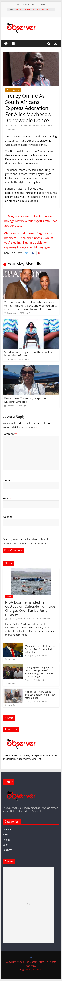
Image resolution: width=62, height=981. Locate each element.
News (9, 596)
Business (7, 849)
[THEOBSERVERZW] (21, 788)
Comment (10, 434)
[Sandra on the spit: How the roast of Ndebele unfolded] (31, 321)
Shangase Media (34, 969)
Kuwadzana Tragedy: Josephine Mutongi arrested (25, 400)
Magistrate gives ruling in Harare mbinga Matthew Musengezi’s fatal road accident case (31, 220)
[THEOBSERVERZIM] (21, 736)
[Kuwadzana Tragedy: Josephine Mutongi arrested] (31, 367)
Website (7, 517)
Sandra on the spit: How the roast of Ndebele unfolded (28, 353)
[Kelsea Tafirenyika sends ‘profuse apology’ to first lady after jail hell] (13, 690)
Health (6, 839)
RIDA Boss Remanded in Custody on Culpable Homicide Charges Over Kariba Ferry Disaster (30, 608)
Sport (5, 844)
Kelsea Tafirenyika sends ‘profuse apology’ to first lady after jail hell (40, 694)
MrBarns (28, 125)
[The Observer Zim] (6, 43)
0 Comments (45, 618)
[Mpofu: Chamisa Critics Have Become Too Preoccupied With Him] (13, 644)
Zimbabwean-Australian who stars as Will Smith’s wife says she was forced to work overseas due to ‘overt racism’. (30, 305)
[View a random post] (55, 43)
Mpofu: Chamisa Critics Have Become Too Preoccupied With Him (40, 649)
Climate (7, 829)
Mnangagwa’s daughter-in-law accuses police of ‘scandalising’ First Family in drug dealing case (39, 672)
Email (7, 498)
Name (7, 480)
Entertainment (13, 90)
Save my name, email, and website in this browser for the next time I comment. (27, 541)
